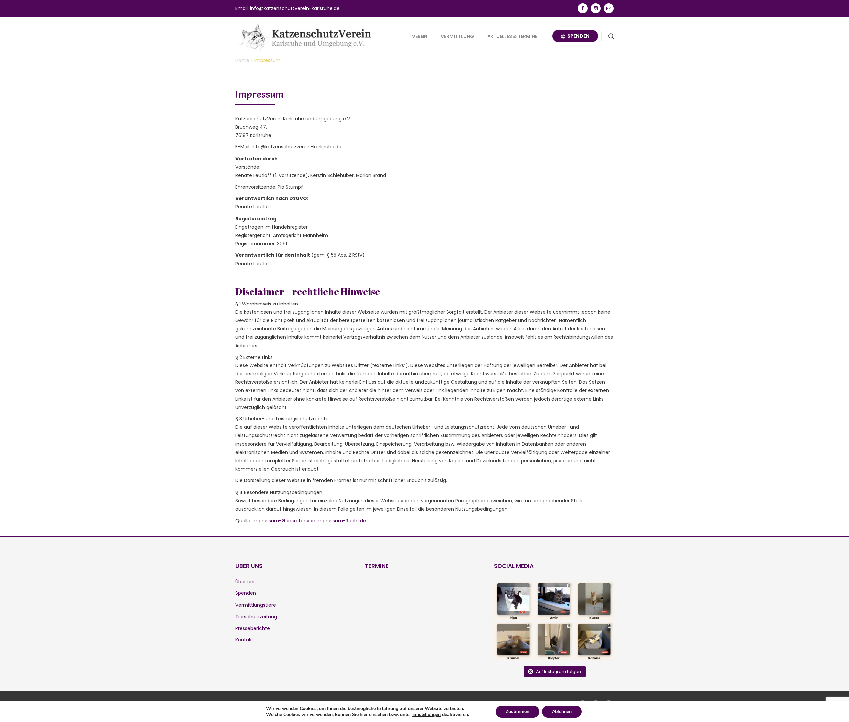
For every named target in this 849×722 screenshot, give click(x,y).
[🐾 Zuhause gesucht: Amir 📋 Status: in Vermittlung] (554, 601)
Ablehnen (562, 711)
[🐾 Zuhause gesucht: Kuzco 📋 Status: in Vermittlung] (594, 601)
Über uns (245, 581)
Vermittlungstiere (255, 605)
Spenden (577, 36)
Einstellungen (426, 715)
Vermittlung (457, 36)
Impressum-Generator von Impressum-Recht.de (309, 520)
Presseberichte (252, 628)
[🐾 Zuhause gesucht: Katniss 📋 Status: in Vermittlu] (594, 641)
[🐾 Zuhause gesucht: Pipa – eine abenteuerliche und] (513, 601)
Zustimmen (517, 711)
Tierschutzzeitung (256, 616)
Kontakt (244, 640)
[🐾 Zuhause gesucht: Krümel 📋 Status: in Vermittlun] (513, 641)
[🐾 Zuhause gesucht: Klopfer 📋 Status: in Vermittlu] (554, 641)
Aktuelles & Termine (512, 36)
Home (242, 60)
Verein (419, 36)
